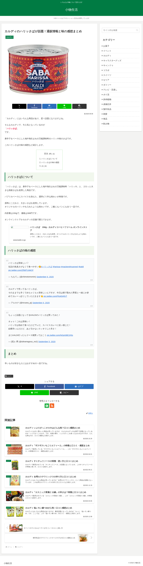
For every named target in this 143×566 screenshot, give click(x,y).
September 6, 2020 (45, 277)
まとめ (44, 166)
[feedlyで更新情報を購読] (47, 405)
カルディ (10, 376)
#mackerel (65, 267)
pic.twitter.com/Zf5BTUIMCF (21, 270)
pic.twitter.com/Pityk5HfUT (55, 296)
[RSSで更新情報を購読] (52, 405)
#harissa (56, 267)
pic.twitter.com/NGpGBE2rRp (60, 335)
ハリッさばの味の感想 (50, 162)
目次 (46, 154)
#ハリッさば (46, 267)
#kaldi (81, 267)
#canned (74, 267)
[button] (79, 106)
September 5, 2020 (46, 341)
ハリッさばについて (49, 159)
